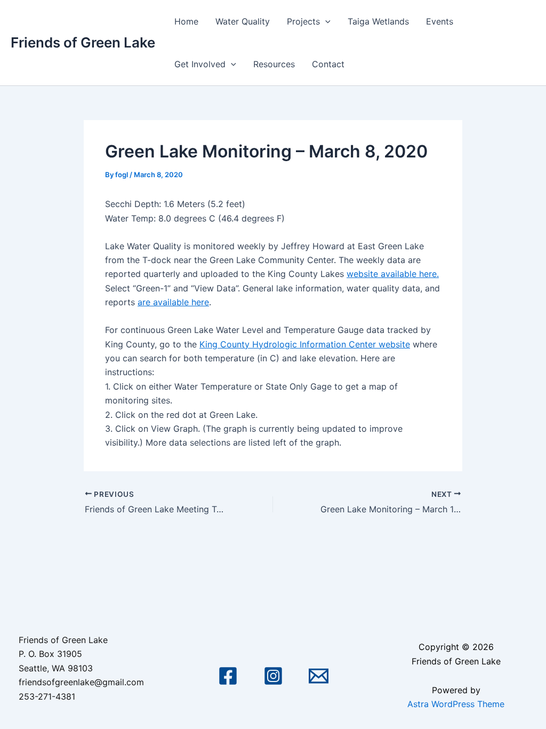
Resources (274, 64)
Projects (303, 21)
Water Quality (242, 21)
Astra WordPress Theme (455, 704)
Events (439, 21)
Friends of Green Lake (83, 42)
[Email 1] (318, 676)
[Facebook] (228, 676)
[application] (325, 21)
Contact (328, 64)
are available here (173, 302)
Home (186, 21)
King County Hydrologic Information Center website (304, 344)
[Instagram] (273, 676)
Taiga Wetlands (378, 21)
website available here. (393, 273)
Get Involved (200, 64)
